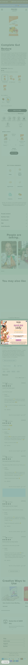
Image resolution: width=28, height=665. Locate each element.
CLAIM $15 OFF (18, 340)
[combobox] (11, 338)
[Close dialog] (26, 321)
